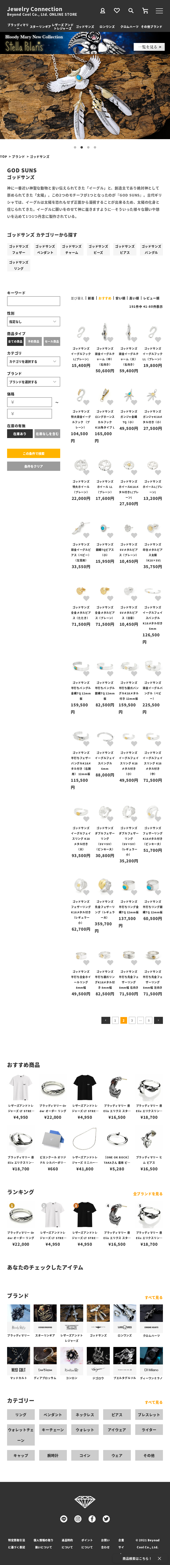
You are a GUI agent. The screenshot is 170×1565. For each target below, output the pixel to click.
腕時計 (52, 1455)
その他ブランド (151, 26)
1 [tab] (75, 147)
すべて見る (154, 1297)
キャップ (21, 1455)
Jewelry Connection (34, 9)
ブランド (18, 156)
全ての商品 (15, 341)
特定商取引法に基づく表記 (16, 1543)
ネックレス (85, 1414)
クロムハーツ (129, 26)
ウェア (117, 1455)
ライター (149, 1429)
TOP (3, 156)
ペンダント (53, 1414)
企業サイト (121, 1547)
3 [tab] (88, 147)
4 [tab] (95, 147)
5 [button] (149, 1020)
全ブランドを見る (148, 1193)
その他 (149, 1455)
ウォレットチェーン (21, 1435)
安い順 (120, 298)
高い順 (134, 298)
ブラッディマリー (18, 26)
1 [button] (115, 1020)
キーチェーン (53, 1429)
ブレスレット (149, 1414)
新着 (91, 298)
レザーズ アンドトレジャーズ (62, 26)
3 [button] (132, 1020)
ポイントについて (87, 1543)
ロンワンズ (107, 26)
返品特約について (67, 1543)
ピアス (117, 1414)
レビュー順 (151, 298)
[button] (105, 1020)
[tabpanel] (85, 96)
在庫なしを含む (47, 433)
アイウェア (117, 1429)
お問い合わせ (105, 1543)
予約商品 (33, 341)
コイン (85, 1455)
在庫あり (19, 433)
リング (20, 1414)
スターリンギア (40, 26)
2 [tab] (81, 147)
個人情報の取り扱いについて (44, 1543)
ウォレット (85, 1429)
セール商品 (52, 341)
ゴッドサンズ (85, 26)
